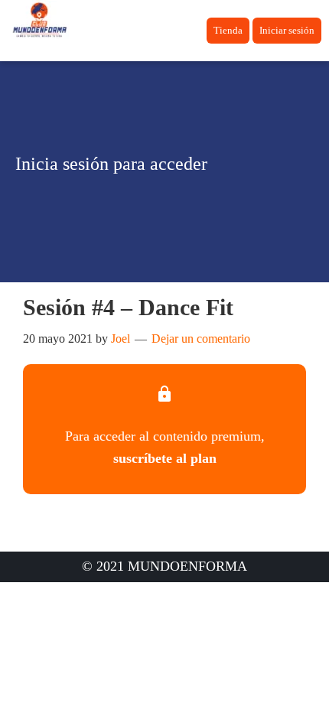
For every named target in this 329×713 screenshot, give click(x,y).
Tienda (228, 30)
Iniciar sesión (286, 30)
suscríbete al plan (165, 458)
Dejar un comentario (200, 338)
